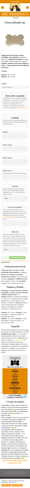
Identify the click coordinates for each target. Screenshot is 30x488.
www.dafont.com (8, 217)
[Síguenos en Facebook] (6, 472)
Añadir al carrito (17, 257)
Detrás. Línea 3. (8, 170)
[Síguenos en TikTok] (12, 472)
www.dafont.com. (17, 340)
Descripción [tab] (5, 262)
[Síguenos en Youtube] (23, 472)
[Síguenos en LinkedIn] (20, 472)
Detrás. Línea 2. (8, 158)
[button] (2, 7)
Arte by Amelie (15, 1)
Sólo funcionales (17, 485)
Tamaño (3, 83)
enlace (14, 192)
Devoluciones (21, 478)
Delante (5, 132)
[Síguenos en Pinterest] (17, 472)
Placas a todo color (21, 107)
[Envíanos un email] (15, 472)
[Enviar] (26, 14)
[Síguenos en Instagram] (9, 472)
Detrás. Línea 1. (8, 145)
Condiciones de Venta (10, 478)
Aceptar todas (6, 485)
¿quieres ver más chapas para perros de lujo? (15, 461)
